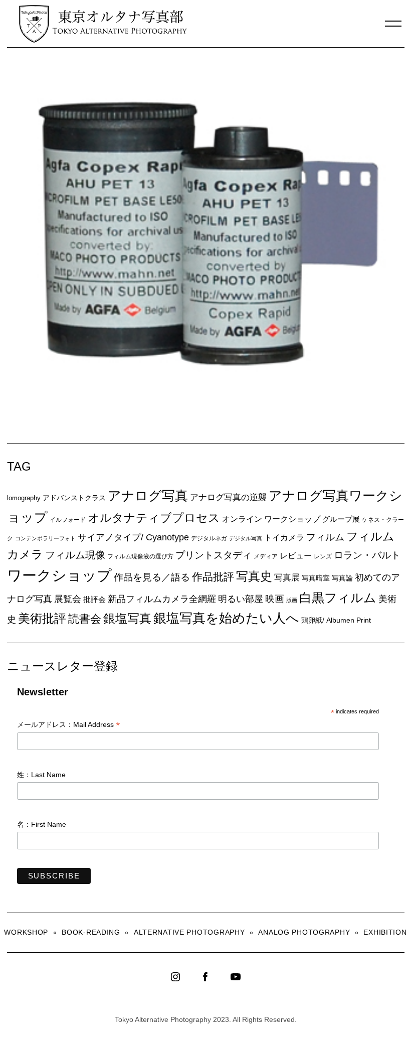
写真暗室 (316, 578)
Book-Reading (91, 932)
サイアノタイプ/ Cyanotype (133, 537)
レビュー (296, 555)
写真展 (287, 577)
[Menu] (393, 24)
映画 (274, 599)
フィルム (325, 537)
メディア (266, 556)
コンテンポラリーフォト (45, 538)
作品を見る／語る (152, 576)
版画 (291, 600)
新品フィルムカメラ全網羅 (162, 599)
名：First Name (41, 824)
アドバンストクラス (74, 498)
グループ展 (341, 519)
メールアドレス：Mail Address (68, 725)
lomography (24, 498)
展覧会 (67, 599)
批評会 (94, 599)
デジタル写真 (245, 538)
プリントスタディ (213, 555)
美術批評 (42, 618)
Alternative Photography (189, 932)
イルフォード (68, 519)
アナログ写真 (148, 496)
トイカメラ (284, 537)
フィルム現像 (75, 554)
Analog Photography (304, 932)
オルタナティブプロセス (154, 517)
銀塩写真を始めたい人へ (226, 618)
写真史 (254, 576)
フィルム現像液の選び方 (140, 556)
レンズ (323, 556)
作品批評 (213, 576)
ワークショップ (59, 575)
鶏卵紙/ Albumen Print (336, 620)
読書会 (84, 619)
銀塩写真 (127, 618)
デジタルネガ (209, 538)
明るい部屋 (240, 599)
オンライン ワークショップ (271, 518)
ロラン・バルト (367, 555)
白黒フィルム (337, 597)
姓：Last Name (41, 775)
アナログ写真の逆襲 (228, 497)
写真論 (342, 578)
